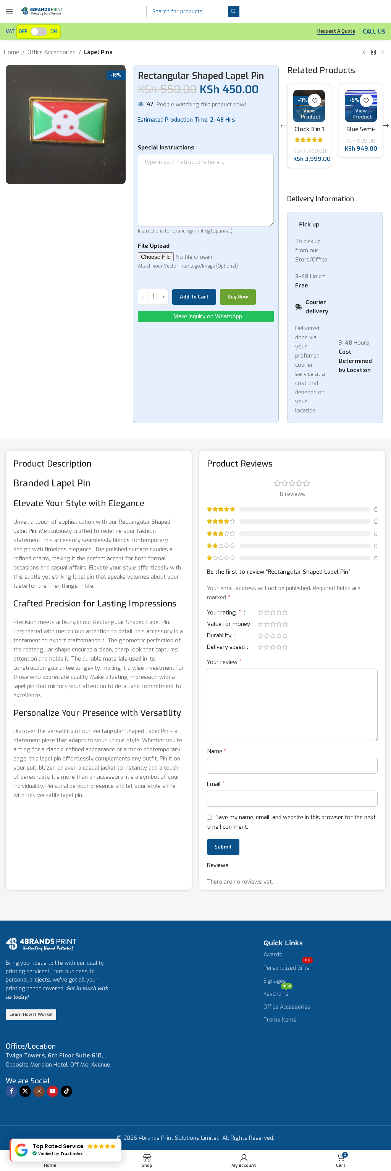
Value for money (229, 645)
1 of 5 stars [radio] (260, 633)
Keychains (277, 1014)
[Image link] (41, 965)
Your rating (224, 633)
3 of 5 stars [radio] (273, 633)
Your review (224, 683)
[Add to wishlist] (315, 100)
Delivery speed (226, 668)
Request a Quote (336, 31)
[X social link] (25, 1112)
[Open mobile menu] (9, 11)
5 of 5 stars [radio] (285, 633)
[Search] (233, 11)
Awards (272, 975)
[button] (284, 136)
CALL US (374, 31)
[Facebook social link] (11, 1112)
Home (11, 52)
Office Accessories (51, 52)
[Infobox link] (31, 1067)
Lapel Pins (98, 52)
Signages (274, 1002)
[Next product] (382, 52)
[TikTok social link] (66, 1112)
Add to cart (194, 297)
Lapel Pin (24, 552)
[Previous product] (364, 52)
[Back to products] (373, 52)
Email (216, 805)
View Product (311, 113)
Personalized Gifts (287, 988)
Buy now (238, 297)
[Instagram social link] (39, 1112)
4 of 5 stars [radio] (279, 633)
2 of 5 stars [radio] (266, 633)
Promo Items (279, 1040)
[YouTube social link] (52, 1112)
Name (216, 772)
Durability (220, 657)
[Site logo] (42, 11)
